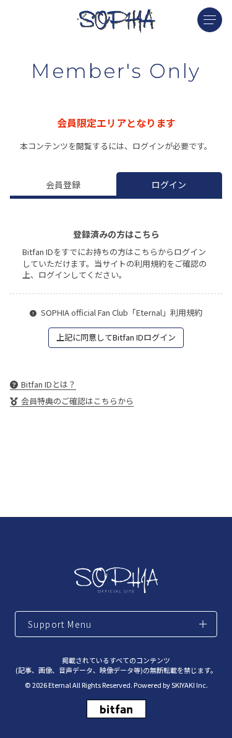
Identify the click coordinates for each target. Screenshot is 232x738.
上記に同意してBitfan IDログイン (116, 337)
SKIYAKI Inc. (189, 685)
